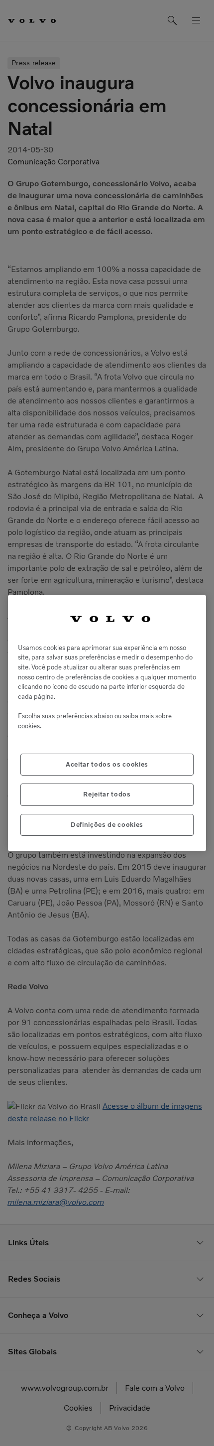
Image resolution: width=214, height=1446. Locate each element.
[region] (107, 723)
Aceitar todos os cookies (107, 764)
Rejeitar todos (106, 794)
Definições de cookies (107, 824)
